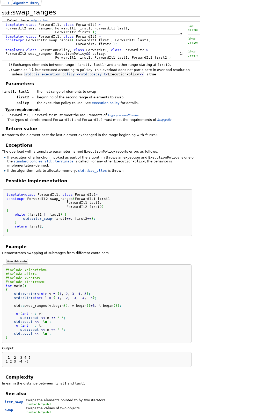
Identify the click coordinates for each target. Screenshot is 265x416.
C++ (6, 3)
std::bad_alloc (92, 170)
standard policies (28, 161)
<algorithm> (39, 20)
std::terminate (59, 161)
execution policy (106, 103)
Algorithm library (26, 3)
